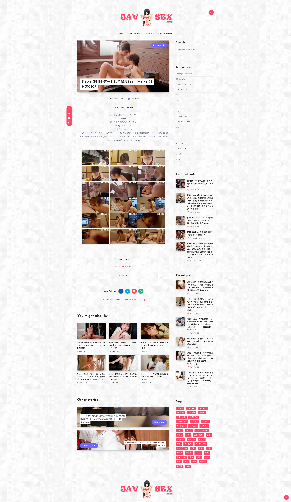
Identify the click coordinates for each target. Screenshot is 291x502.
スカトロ (205, 421)
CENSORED (150, 34)
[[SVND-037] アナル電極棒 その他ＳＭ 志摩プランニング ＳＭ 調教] (180, 183)
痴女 (207, 453)
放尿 (200, 448)
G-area (178, 111)
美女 (207, 457)
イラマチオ (181, 417)
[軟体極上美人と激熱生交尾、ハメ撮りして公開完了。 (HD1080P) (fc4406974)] (180, 341)
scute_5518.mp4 (123, 266)
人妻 (188, 435)
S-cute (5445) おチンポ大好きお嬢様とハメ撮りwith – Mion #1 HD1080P (154, 345)
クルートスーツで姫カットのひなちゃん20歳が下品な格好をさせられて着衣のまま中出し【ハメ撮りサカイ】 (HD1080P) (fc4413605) (200, 304)
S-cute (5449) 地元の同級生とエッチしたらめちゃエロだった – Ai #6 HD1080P (91, 345)
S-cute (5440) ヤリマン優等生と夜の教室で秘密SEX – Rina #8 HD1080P (155, 376)
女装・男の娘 (182, 448)
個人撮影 (180, 439)
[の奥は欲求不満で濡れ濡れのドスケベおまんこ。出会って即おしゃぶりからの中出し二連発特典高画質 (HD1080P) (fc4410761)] (180, 284)
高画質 (179, 466)
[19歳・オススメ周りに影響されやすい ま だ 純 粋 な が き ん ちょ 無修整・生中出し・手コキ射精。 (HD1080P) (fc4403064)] (180, 375)
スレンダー (181, 426)
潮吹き (179, 453)
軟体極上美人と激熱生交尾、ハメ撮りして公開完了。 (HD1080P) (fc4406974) (200, 341)
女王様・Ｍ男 (201, 444)
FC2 (177, 95)
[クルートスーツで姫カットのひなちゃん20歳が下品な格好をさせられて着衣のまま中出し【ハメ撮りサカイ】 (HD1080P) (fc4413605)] (180, 301)
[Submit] (212, 50)
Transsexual (181, 143)
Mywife (179, 127)
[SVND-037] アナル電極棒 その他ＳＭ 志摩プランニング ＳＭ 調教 (200, 183)
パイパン (204, 426)
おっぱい (191, 413)
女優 (178, 444)
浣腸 (208, 448)
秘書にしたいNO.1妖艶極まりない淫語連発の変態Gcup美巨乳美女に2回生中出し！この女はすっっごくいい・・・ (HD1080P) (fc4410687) (200, 324)
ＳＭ (188, 466)
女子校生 (188, 444)
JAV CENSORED (182, 116)
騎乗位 (202, 462)
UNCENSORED (165, 34)
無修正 (188, 453)
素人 (191, 457)
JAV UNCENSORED (183, 122)
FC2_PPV (203, 408)
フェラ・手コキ (201, 430)
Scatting (179, 138)
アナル (201, 413)
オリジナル (194, 417)
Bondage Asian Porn (184, 74)
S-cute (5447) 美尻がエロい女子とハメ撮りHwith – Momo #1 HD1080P (123, 345)
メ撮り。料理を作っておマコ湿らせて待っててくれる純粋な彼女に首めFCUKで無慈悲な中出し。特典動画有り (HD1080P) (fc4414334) (200, 358)
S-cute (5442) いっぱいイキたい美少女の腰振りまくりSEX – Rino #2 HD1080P (123, 376)
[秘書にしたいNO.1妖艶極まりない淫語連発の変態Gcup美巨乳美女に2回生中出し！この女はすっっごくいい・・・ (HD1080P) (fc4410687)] (180, 321)
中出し (179, 435)
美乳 (199, 457)
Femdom (179, 100)
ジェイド (194, 421)
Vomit (178, 159)
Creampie (191, 408)
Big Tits (180, 408)
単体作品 (191, 439)
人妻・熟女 (198, 435)
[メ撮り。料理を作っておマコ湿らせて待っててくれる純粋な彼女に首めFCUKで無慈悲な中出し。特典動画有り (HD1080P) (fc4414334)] (180, 355)
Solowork (180, 413)
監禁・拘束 (181, 457)
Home (121, 34)
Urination (179, 154)
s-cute (124, 275)
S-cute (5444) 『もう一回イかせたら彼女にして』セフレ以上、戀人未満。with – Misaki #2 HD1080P (91, 376)
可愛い (201, 439)
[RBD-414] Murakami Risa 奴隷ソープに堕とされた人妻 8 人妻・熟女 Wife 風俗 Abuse (200, 220)
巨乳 (193, 448)
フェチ (179, 430)
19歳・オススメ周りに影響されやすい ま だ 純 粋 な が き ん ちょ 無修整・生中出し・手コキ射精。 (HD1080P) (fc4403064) (200, 378)
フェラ (188, 430)
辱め (194, 462)
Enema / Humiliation (183, 84)
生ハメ (198, 453)
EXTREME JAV (133, 34)
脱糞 (178, 462)
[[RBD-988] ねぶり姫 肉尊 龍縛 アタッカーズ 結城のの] (180, 234)
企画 (208, 435)
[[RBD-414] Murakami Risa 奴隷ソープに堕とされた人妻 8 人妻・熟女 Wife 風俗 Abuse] (180, 220)
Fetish (178, 106)
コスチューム (182, 421)
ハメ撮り (193, 426)
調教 (186, 462)
